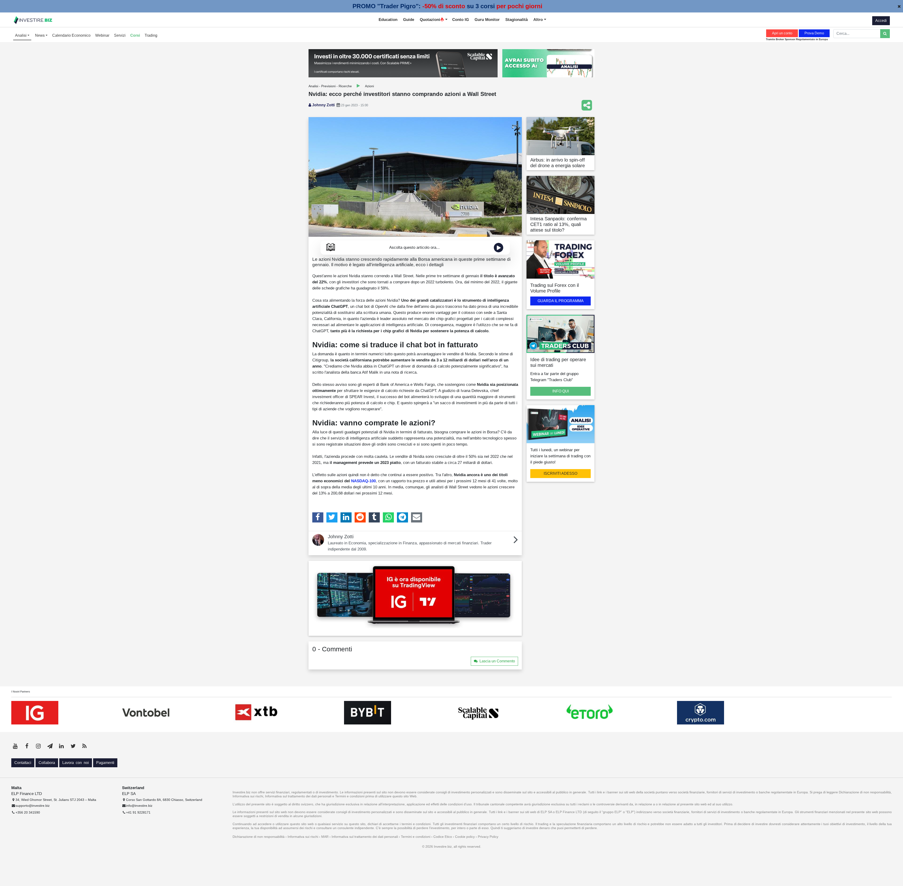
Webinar (102, 35)
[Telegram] (402, 517)
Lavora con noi (75, 763)
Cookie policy (465, 837)
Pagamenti (105, 763)
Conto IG (460, 19)
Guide (408, 19)
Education (388, 19)
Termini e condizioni (415, 837)
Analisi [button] (21, 35)
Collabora (47, 763)
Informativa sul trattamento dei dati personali (365, 837)
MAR (325, 837)
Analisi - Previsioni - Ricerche (330, 86)
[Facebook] (317, 517)
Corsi (135, 35)
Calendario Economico (71, 35)
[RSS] (84, 746)
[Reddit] (360, 517)
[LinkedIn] (346, 517)
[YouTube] (15, 746)
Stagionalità (516, 19)
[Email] (416, 517)
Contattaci (22, 763)
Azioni (369, 86)
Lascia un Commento (497, 661)
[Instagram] (38, 746)
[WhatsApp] (388, 517)
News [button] (40, 35)
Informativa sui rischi (303, 837)
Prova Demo (814, 33)
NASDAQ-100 (363, 481)
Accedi (881, 21)
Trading (151, 35)
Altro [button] (538, 19)
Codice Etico (442, 837)
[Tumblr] (374, 517)
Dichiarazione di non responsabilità (259, 837)
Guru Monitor (487, 19)
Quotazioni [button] (430, 19)
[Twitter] (331, 517)
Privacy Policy (488, 837)
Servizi (120, 35)
